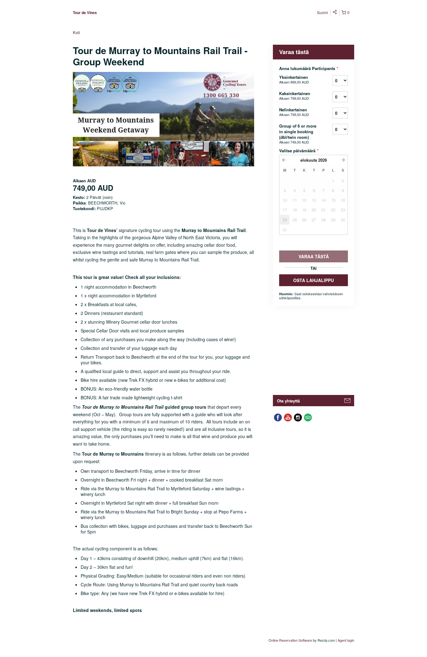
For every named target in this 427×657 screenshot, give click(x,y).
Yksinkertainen (294, 79)
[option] (95, 153)
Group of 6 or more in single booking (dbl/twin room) (297, 133)
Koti (76, 32)
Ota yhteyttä (288, 401)
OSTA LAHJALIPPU (313, 280)
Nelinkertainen (294, 112)
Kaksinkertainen (294, 95)
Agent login (346, 640)
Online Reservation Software (290, 640)
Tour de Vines (85, 12)
